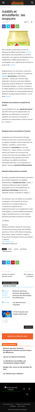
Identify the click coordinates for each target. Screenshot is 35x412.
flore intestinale (7, 251)
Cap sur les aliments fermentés (14, 357)
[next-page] (6, 321)
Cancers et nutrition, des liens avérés (8, 275)
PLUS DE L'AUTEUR (9, 286)
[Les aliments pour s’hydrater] (7, 304)
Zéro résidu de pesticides (28, 275)
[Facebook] (4, 26)
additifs (28, 52)
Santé (9, 7)
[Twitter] (8, 26)
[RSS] (29, 389)
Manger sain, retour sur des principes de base (17, 368)
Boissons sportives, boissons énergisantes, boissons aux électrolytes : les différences (17, 350)
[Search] (32, 2)
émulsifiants (23, 249)
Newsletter (13, 406)
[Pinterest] (13, 26)
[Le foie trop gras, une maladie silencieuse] (7, 314)
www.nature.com (8, 241)
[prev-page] (3, 321)
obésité (16, 249)
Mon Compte (21, 406)
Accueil (4, 7)
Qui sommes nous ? (8, 404)
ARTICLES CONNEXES (10, 283)
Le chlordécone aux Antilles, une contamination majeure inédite (14, 362)
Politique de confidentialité (23, 404)
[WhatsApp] (17, 26)
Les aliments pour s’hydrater (13, 373)
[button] (3, 2)
